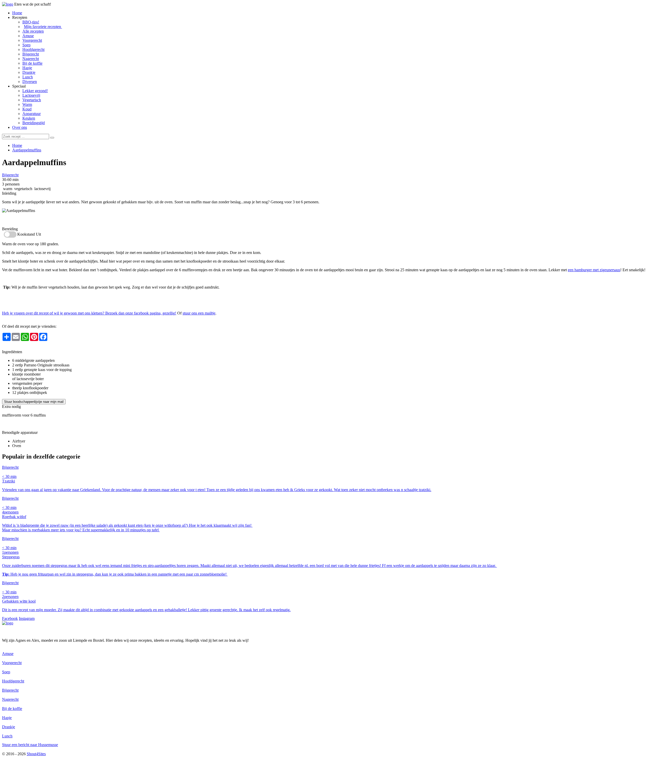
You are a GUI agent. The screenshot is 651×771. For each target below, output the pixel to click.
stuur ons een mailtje (199, 313)
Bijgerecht (30, 54)
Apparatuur (31, 113)
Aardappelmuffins (26, 150)
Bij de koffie (32, 63)
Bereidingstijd (33, 123)
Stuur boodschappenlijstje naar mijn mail (34, 402)
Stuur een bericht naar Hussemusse (30, 745)
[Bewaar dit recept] (70, 163)
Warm (27, 104)
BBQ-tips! (30, 22)
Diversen (29, 81)
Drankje (28, 72)
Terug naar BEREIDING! (23, 347)
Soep (26, 45)
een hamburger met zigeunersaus (594, 270)
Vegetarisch (31, 100)
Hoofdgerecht (33, 49)
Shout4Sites (36, 754)
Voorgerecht (32, 40)
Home (17, 13)
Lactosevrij (31, 95)
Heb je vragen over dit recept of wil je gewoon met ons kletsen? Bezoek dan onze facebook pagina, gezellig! (89, 313)
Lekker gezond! (35, 91)
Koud (27, 109)
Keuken (28, 118)
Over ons (19, 127)
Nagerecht (30, 58)
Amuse (28, 36)
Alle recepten (33, 31)
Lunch (27, 77)
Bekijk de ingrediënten (20, 220)
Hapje (27, 68)
